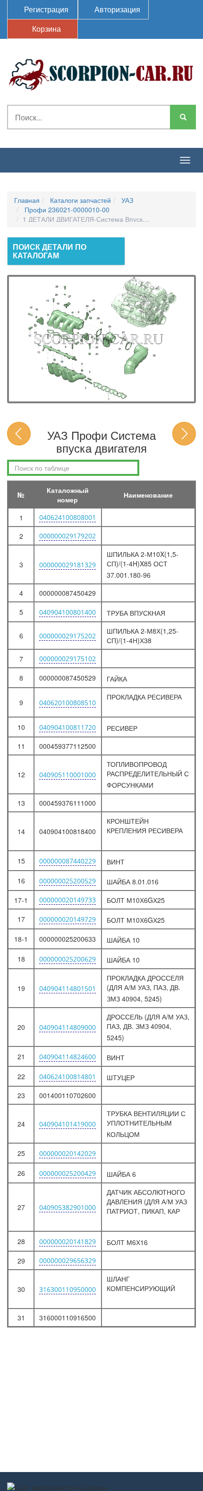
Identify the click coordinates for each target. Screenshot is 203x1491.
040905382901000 (67, 1207)
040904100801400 (67, 612)
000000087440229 (67, 860)
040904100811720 (67, 727)
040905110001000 (67, 774)
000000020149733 (67, 899)
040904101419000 (67, 1123)
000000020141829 (67, 1241)
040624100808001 (67, 517)
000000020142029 (67, 1153)
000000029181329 (67, 564)
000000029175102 (67, 658)
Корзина (45, 28)
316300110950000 (67, 1289)
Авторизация (116, 9)
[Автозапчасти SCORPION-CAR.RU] (101, 73)
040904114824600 (67, 1056)
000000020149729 (67, 919)
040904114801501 (67, 988)
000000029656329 (67, 1260)
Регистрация (45, 9)
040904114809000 (67, 1027)
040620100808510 (67, 702)
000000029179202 (67, 535)
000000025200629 (67, 959)
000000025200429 (67, 1173)
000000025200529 (67, 880)
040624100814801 (67, 1076)
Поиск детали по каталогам (49, 251)
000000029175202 (67, 635)
